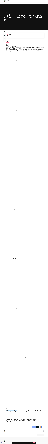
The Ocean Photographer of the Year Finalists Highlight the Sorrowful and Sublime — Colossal (21, 420)
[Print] (40, 19)
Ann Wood (28, 47)
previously (20, 48)
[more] (38, 1)
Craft (7, 41)
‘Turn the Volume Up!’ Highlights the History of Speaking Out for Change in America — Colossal (21, 419)
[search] (40, 1)
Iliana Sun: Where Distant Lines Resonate (13, 421)
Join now (20, 412)
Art (6, 40)
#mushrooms (8, 44)
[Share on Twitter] (38, 19)
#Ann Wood (8, 406)
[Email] (39, 19)
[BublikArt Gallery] (6, 1)
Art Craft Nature (10, 35)
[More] (41, 19)
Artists (5, 13)
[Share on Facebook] (37, 19)
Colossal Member (22, 410)
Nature (7, 42)
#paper (7, 45)
